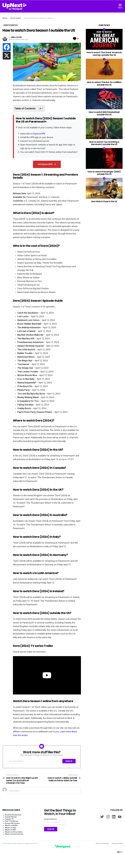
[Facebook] (7, 47)
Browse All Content (12, 823)
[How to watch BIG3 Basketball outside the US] (104, 98)
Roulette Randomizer (13, 815)
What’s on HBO (10, 830)
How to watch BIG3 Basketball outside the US (104, 113)
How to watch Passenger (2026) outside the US (104, 173)
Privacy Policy (117, 843)
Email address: (50, 819)
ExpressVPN (39, 133)
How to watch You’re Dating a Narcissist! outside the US (104, 143)
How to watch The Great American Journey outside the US (104, 53)
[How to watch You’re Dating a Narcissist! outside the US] (104, 128)
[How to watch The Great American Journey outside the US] (104, 39)
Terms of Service (102, 843)
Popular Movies (11, 817)
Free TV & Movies (11, 821)
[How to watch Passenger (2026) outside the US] (104, 158)
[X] (7, 56)
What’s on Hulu (10, 828)
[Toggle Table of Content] (39, 108)
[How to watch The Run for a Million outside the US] (104, 69)
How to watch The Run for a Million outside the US (104, 83)
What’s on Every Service (14, 834)
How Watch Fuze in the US (104, 201)
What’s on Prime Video (13, 832)
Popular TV (9, 819)
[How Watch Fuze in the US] (104, 188)
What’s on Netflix (11, 825)
